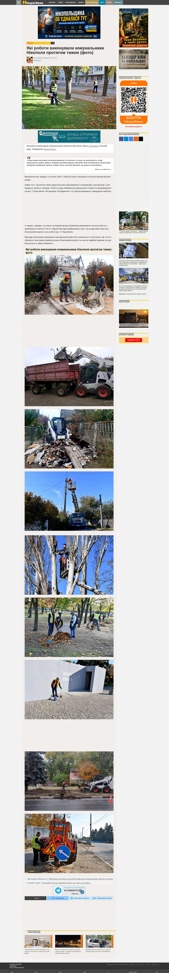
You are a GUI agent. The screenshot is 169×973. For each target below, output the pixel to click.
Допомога (118, 2)
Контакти (141, 964)
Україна (81, 2)
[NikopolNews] (69, 890)
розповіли (93, 146)
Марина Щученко (43, 58)
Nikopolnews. (50, 149)
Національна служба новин (136, 294)
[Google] (131, 139)
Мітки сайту (155, 964)
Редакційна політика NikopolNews (117, 964)
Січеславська (70, 2)
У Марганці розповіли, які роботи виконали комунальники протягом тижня (80, 879)
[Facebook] (121, 139)
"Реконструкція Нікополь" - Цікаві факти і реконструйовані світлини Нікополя (133, 231)
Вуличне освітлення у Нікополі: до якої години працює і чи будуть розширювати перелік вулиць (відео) (68, 951)
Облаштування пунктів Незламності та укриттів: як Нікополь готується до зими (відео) (37, 951)
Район (60, 2)
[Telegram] (126, 139)
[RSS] (136, 139)
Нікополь (52, 2)
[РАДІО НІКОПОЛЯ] (133, 59)
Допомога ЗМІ (133, 964)
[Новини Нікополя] (32, 4)
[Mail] (141, 139)
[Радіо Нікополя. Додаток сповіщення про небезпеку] (133, 27)
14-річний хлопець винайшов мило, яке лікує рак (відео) (65, 883)
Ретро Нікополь (92, 2)
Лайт (102, 2)
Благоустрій (40, 43)
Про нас (148, 964)
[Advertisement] (69, 209)
